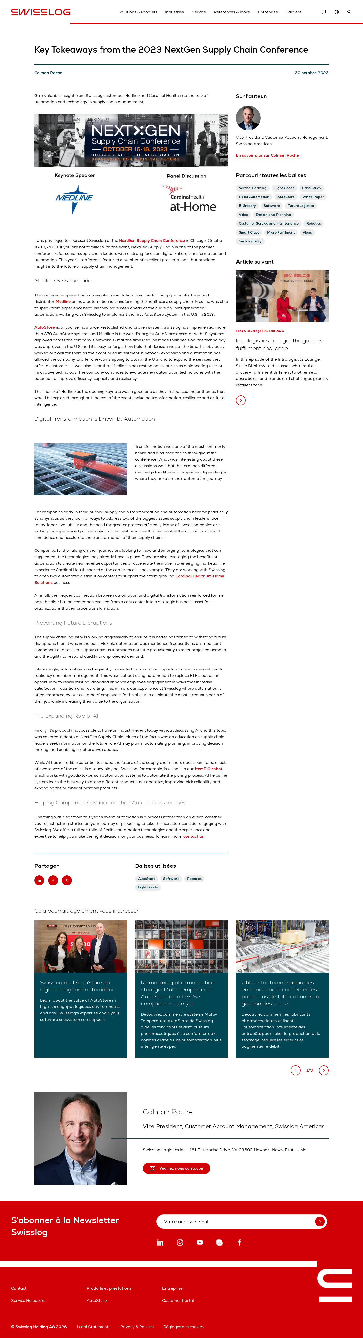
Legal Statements (93, 1326)
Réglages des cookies (183, 1326)
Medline (63, 301)
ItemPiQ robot (208, 768)
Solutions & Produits (137, 12)
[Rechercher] (349, 12)
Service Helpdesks (28, 1300)
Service (199, 12)
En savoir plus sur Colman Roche (267, 155)
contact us (193, 836)
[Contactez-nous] (323, 12)
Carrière (294, 12)
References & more (232, 12)
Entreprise (268, 12)
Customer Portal (178, 1300)
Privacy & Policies (137, 1326)
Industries (174, 12)
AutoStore (44, 327)
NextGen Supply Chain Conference (152, 240)
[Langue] (336, 12)
